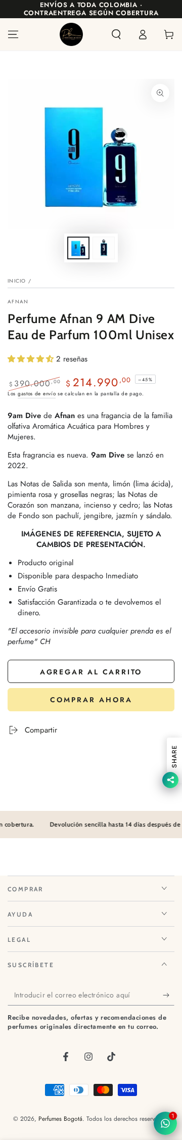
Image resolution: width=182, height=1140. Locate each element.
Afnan (18, 301)
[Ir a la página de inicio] (71, 34)
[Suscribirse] (168, 995)
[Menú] (13, 34)
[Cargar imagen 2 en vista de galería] (104, 248)
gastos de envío (37, 393)
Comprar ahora (91, 700)
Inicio (17, 281)
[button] (116, 34)
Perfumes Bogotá (60, 1118)
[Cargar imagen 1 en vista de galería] (78, 248)
